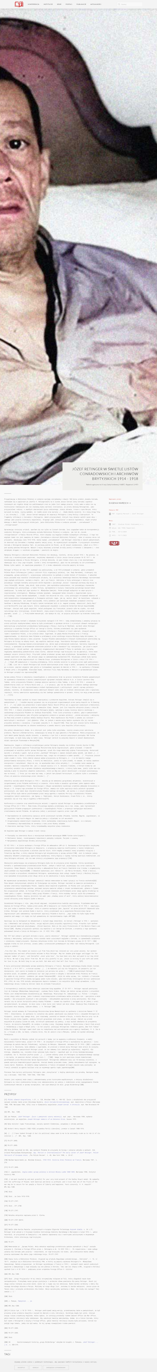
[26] (95, 941)
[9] (26, 670)
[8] (10, 664)
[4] (40, 601)
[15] (92, 745)
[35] (82, 1085)
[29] (54, 976)
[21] (75, 876)
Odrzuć (36, 1367)
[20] (28, 871)
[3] (16, 585)
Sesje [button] (59, 4)
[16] (63, 791)
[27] (81, 961)
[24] (12, 929)
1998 (123, 528)
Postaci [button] (69, 4)
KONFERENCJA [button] (33, 4)
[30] (54, 1007)
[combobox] (130, 4)
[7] (68, 657)
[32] (88, 1044)
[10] (35, 672)
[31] (28, 1024)
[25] (58, 931)
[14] (37, 740)
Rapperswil (130, 528)
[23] (73, 916)
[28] (71, 971)
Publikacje (81, 4)
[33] (51, 1057)
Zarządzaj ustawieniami (55, 1367)
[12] (49, 713)
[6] (10, 616)
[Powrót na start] (19, 4)
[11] (11, 695)
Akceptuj (21, 1367)
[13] (62, 723)
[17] (47, 799)
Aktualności (95, 4)
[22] (95, 881)
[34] (72, 1067)
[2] (23, 514)
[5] (92, 606)
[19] (70, 858)
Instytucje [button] (48, 4)
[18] (75, 853)
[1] (48, 502)
